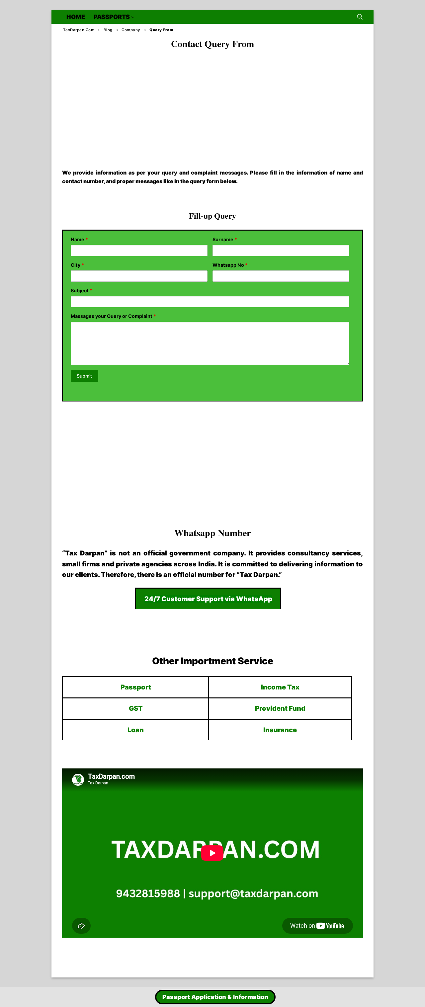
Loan (136, 730)
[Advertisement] (212, 103)
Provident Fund (280, 708)
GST (136, 708)
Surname (224, 239)
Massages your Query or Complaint (113, 316)
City (77, 265)
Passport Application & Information (215, 996)
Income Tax (280, 687)
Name (79, 239)
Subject (81, 290)
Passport (136, 687)
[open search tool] (360, 17)
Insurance (280, 730)
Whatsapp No (230, 265)
